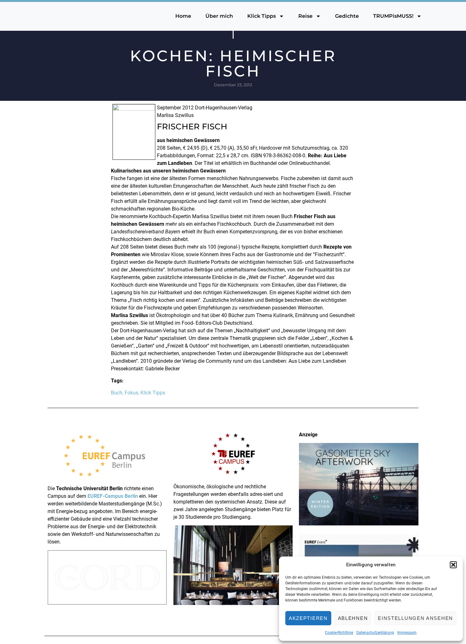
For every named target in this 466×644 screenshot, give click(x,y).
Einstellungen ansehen (415, 618)
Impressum (407, 632)
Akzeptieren (308, 618)
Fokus (131, 393)
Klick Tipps (261, 16)
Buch (116, 393)
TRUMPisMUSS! (393, 16)
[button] (453, 565)
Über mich (219, 16)
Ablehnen (353, 618)
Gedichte (347, 16)
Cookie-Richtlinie (339, 632)
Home (183, 16)
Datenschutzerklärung (375, 632)
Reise (305, 16)
